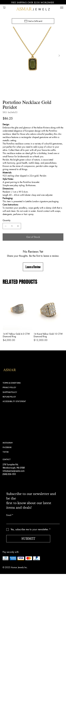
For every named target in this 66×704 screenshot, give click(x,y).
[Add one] (18, 226)
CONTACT (7, 459)
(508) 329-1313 (9, 474)
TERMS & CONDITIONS (12, 383)
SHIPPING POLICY (10, 392)
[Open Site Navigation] (62, 7)
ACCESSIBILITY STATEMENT (14, 401)
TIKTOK (6, 452)
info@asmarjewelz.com (14, 471)
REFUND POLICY (9, 397)
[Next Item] (59, 55)
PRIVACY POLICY (9, 387)
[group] (33, 317)
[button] (4, 7)
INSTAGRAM (8, 443)
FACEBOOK (7, 447)
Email (9, 515)
